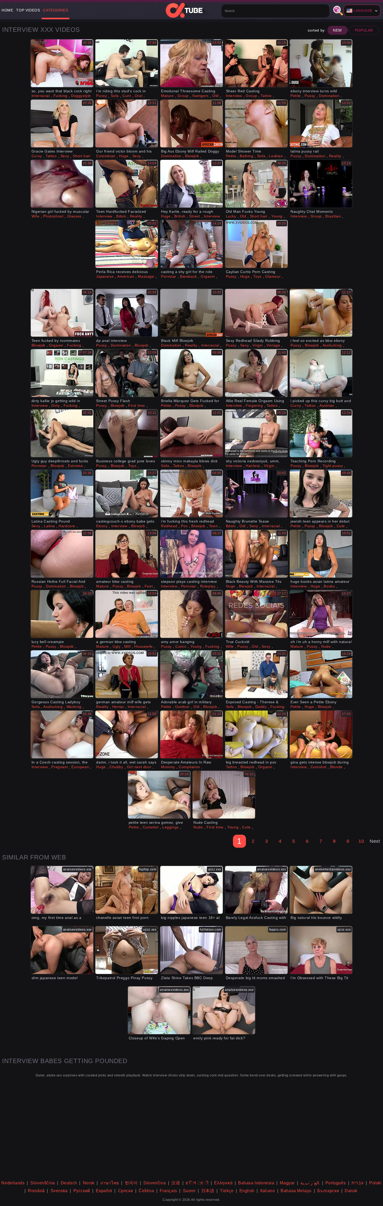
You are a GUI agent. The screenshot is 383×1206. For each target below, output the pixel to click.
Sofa (115, 96)
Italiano (267, 1191)
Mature (167, 96)
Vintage (273, 345)
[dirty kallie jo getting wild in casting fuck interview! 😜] (62, 373)
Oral (138, 96)
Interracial (41, 96)
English (247, 1191)
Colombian (105, 156)
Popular (364, 30)
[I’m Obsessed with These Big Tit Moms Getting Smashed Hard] (321, 950)
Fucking (60, 96)
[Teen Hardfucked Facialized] (126, 183)
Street (194, 216)
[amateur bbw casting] (126, 553)
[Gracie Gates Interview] (62, 123)
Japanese (105, 276)
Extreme (75, 466)
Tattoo (266, 96)
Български (328, 1191)
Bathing (246, 156)
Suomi (189, 1191)
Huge (123, 156)
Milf (127, 646)
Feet (149, 586)
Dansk (351, 1191)
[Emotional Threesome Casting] (191, 63)
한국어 (131, 1183)
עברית (357, 1183)
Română (36, 1191)
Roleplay (208, 586)
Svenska (59, 1191)
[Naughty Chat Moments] (321, 183)
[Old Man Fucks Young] (256, 183)
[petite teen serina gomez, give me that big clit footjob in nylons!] (159, 794)
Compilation (189, 767)
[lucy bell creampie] (62, 614)
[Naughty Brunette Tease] (256, 493)
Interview (234, 96)
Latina (49, 526)
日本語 (207, 1191)
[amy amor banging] (191, 614)
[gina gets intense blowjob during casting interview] (321, 734)
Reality (335, 156)
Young (276, 216)
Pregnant (59, 767)
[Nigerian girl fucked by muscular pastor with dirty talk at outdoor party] (62, 183)
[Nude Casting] (224, 794)
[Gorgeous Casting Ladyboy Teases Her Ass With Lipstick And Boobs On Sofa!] (62, 674)
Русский (81, 1191)
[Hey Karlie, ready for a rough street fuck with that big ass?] (191, 183)
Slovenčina (154, 1183)
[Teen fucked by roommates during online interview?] (62, 312)
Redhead (169, 526)
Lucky (231, 216)
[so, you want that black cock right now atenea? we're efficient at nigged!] (62, 63)
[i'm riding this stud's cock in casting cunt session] (126, 63)
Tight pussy (333, 466)
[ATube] (191, 10)
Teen (213, 526)
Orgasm (208, 276)
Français (168, 1191)
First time (136, 405)
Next (375, 841)
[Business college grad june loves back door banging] (126, 433)
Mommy (168, 767)
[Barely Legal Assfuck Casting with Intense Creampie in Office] (256, 889)
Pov (184, 526)
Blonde (336, 767)
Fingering (254, 405)
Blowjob (192, 156)
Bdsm (121, 216)
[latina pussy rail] (321, 123)
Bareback (188, 276)
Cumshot (318, 767)
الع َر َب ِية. (310, 1183)
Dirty (55, 405)
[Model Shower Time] (256, 123)
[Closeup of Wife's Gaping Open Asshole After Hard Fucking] (159, 1010)
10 (361, 841)
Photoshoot (53, 216)
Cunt (126, 96)
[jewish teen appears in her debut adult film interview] (321, 493)
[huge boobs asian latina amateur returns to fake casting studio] (321, 553)
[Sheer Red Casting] (256, 63)
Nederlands (12, 1183)
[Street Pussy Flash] (126, 373)
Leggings (170, 827)
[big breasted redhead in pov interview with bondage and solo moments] (256, 734)
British (180, 216)
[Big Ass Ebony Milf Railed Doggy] (191, 123)
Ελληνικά (223, 1183)
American (125, 276)
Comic (181, 646)
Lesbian (276, 156)
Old (215, 96)
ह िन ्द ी (197, 1183)
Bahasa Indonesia (256, 1183)
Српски (125, 1191)
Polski (375, 1183)
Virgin (257, 345)
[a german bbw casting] (126, 614)
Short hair (81, 156)
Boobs (329, 586)
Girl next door (139, 767)
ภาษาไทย (109, 1183)
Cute (341, 526)
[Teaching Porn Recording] (321, 433)
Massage (146, 276)
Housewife (143, 646)
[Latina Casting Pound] (62, 493)
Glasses (74, 216)
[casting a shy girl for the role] (191, 244)
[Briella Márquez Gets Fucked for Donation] (191, 373)
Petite (296, 96)
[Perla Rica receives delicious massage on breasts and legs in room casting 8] (126, 244)
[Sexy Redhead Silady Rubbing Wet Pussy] (256, 312)
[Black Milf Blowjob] (191, 312)
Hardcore (67, 526)
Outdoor (182, 707)
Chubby (116, 767)
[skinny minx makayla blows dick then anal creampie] (191, 433)
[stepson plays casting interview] (191, 553)
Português (335, 1183)
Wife (35, 216)
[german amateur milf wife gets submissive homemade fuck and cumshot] (126, 674)
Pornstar (168, 276)
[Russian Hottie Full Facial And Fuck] (62, 553)
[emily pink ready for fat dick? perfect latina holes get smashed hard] (224, 1010)
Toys (257, 276)
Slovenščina (42, 1183)
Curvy (37, 156)
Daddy (261, 707)
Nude (326, 646)
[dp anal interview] (126, 312)
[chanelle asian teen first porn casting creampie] (126, 889)
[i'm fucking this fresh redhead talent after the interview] (191, 493)
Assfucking (332, 345)
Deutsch (69, 1183)
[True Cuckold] (256, 614)
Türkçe (227, 1191)
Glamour (273, 276)
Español (104, 1191)
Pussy (101, 96)
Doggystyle (81, 96)
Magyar (287, 1183)
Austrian (326, 405)
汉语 (175, 1183)
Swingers (200, 96)
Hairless (253, 466)
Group (183, 96)
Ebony (101, 526)
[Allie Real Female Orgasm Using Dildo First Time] (256, 373)
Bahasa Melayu (296, 1191)
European (80, 767)
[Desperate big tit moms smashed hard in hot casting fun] (256, 950)
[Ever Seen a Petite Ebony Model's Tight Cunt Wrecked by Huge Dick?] (321, 674)
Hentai (118, 707)
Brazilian (333, 216)
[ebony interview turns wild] (321, 63)
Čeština (146, 1191)
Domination (329, 96)
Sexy (64, 156)
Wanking (74, 707)
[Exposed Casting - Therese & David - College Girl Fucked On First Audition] (256, 674)
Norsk (89, 1183)
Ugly (116, 646)
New (337, 30)
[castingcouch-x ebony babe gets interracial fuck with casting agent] (126, 493)
